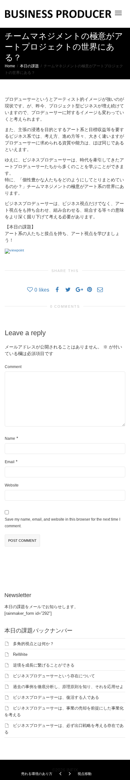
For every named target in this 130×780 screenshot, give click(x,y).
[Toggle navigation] (118, 13)
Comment (13, 367)
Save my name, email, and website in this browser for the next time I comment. (62, 522)
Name (10, 438)
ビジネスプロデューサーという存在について (54, 676)
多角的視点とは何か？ (33, 643)
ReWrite (20, 654)
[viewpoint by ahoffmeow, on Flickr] (14, 250)
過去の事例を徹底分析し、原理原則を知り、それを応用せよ (68, 686)
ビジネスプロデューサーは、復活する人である (56, 697)
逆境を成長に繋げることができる (43, 665)
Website (12, 485)
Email (10, 462)
